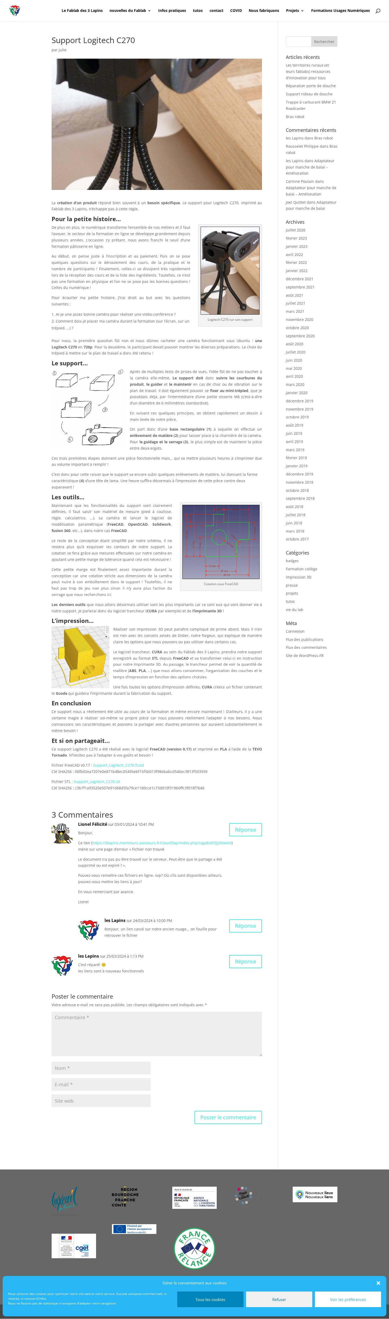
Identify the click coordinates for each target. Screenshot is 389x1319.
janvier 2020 (296, 392)
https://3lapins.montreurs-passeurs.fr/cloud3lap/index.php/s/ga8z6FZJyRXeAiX (162, 842)
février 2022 (296, 262)
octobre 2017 (297, 539)
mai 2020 (294, 368)
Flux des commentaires (306, 647)
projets (292, 593)
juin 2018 (294, 522)
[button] (378, 1283)
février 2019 (296, 457)
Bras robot (295, 116)
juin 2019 (294, 433)
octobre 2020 (297, 327)
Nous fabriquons (264, 11)
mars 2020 (295, 384)
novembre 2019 (299, 409)
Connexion (295, 631)
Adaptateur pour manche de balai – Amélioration (310, 167)
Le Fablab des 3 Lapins (82, 11)
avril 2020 (294, 376)
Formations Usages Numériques (340, 11)
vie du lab (294, 609)
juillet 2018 (295, 514)
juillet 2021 (295, 303)
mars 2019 (295, 449)
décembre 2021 (299, 278)
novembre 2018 (299, 482)
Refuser (279, 1299)
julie (62, 49)
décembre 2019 (299, 400)
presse (292, 585)
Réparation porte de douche (311, 85)
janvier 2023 (296, 246)
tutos (198, 11)
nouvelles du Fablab (128, 11)
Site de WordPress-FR (305, 655)
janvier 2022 (296, 270)
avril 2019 (294, 441)
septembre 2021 (300, 287)
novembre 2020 (299, 319)
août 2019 (294, 425)
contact (216, 11)
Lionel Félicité (92, 824)
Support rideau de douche (309, 93)
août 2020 (294, 343)
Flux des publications (304, 639)
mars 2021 (295, 311)
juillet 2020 (295, 352)
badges (292, 560)
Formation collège (301, 568)
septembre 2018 (300, 498)
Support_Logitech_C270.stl (97, 781)
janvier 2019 (296, 465)
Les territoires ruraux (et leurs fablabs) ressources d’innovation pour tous (308, 71)
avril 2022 (294, 254)
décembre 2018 (299, 474)
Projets (292, 11)
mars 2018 (295, 531)
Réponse (245, 829)
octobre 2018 (297, 490)
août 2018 (294, 506)
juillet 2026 (295, 229)
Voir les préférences (348, 1299)
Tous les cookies (210, 1299)
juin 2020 (294, 360)
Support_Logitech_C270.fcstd (118, 765)
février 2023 (296, 238)
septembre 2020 (300, 335)
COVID (236, 11)
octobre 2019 (297, 417)
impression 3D (298, 577)
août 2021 (294, 295)
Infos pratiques (172, 11)
